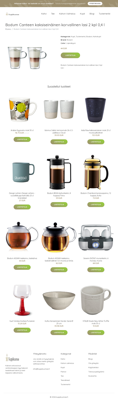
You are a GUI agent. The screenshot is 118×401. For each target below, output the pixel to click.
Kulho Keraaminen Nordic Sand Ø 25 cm (59, 322)
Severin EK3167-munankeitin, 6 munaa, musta (95, 259)
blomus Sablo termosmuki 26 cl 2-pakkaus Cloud (59, 131)
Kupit (82, 13)
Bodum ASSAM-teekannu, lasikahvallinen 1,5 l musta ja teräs (59, 259)
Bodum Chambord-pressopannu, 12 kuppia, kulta (96, 194)
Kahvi (44, 13)
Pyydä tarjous (95, 3)
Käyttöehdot (93, 367)
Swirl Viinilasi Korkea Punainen (22, 321)
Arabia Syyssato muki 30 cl (22, 130)
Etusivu (8, 29)
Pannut (63, 372)
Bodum (89, 36)
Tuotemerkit (104, 13)
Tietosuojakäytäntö (96, 372)
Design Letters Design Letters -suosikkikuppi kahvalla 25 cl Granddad (22, 195)
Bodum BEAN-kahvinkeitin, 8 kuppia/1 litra (59, 194)
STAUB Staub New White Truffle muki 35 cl (96, 322)
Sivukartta (92, 376)
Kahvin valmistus (67, 13)
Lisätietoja (70, 55)
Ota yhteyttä (93, 363)
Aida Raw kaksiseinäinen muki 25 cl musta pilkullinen (96, 131)
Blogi (92, 13)
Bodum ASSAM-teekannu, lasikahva (22, 258)
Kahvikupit (97, 36)
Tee (53, 13)
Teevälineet (65, 380)
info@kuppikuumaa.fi (41, 369)
